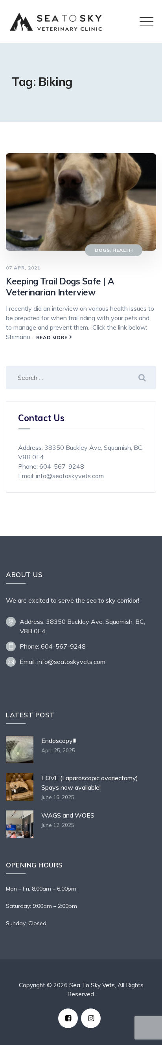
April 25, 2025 (58, 750)
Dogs (102, 250)
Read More (52, 337)
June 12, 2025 (57, 825)
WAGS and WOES (67, 815)
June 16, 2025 (57, 797)
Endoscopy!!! (58, 740)
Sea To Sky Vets (92, 985)
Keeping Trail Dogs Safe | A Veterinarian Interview (60, 287)
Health (122, 250)
